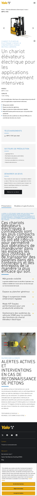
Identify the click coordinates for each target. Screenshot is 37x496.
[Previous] (4, 28)
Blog (2, 459)
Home (3, 9)
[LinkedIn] (16, 435)
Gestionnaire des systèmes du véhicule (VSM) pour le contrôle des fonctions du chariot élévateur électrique (17, 316)
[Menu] (34, 3)
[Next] (33, 28)
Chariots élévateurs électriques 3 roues (17, 9)
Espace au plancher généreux (16, 291)
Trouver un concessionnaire (9, 444)
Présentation (6, 206)
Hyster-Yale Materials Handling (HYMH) (11, 457)
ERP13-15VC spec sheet (13, 135)
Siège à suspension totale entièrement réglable (14, 297)
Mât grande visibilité (12, 278)
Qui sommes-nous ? (6, 454)
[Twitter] (2, 435)
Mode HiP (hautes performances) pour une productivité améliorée (14, 305)
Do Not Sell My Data (18, 484)
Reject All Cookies (18, 488)
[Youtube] (12, 435)
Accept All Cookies (18, 493)
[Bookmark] (34, 41)
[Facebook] (7, 435)
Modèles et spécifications (24, 206)
